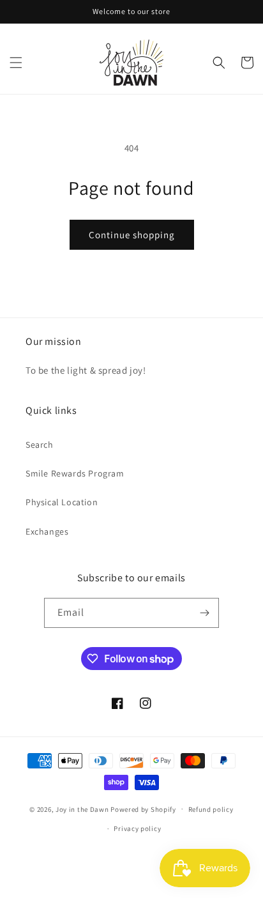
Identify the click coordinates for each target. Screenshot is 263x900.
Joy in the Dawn (82, 808)
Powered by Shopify (143, 808)
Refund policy (211, 809)
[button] (16, 63)
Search (40, 444)
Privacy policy (137, 828)
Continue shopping (132, 235)
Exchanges (47, 531)
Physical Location (62, 502)
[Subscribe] (204, 613)
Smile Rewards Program (75, 473)
